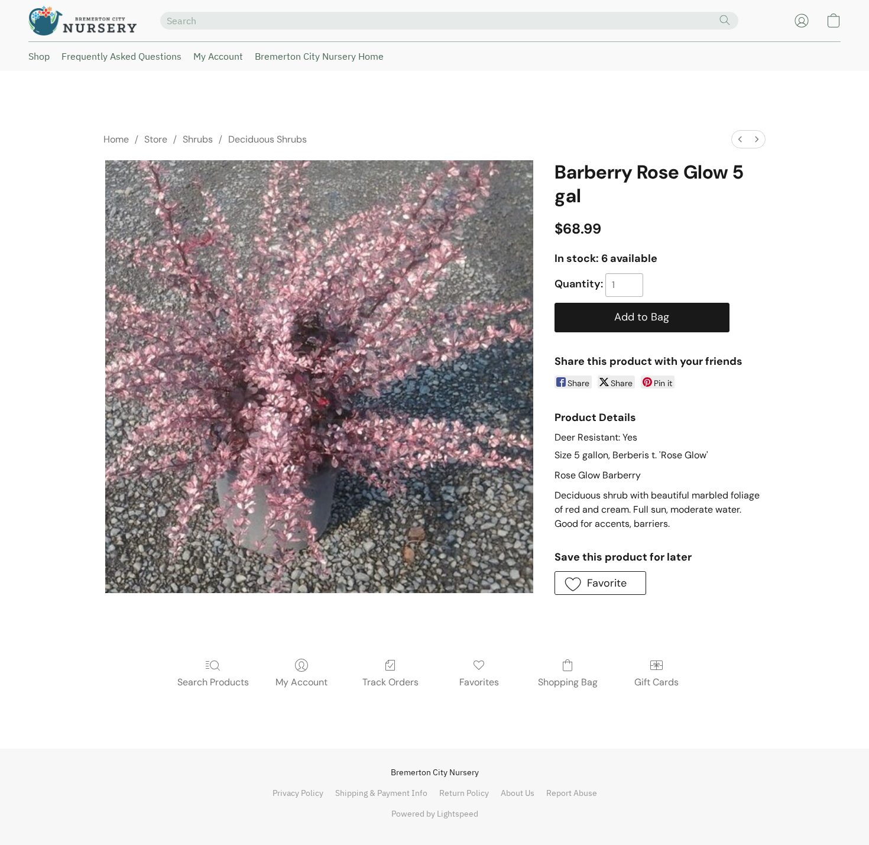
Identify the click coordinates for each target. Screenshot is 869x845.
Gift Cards (656, 682)
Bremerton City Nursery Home (319, 56)
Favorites (479, 682)
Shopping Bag (568, 682)
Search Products (213, 682)
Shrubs (198, 139)
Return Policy (464, 793)
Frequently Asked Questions (121, 56)
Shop (39, 56)
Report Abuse (571, 793)
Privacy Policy (298, 793)
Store (155, 139)
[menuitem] (740, 139)
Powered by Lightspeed (434, 813)
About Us (517, 793)
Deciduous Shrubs (267, 139)
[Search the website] (725, 20)
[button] (82, 20)
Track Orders (390, 682)
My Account (218, 56)
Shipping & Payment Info (381, 793)
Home (116, 139)
